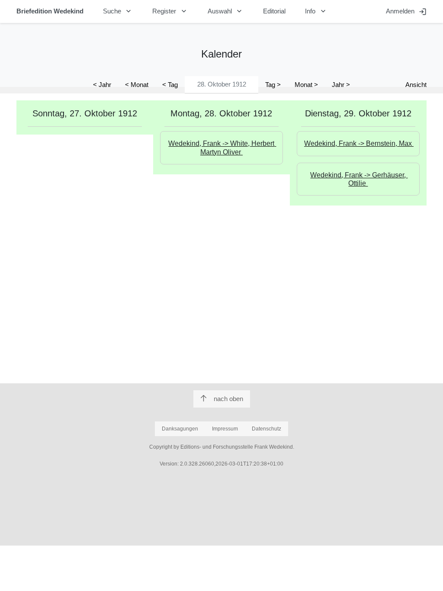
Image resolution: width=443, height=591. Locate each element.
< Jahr (102, 84)
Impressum (225, 429)
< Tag (170, 84)
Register (170, 11)
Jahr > (341, 84)
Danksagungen (180, 429)
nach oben (228, 398)
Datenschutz (266, 429)
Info (316, 11)
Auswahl (226, 11)
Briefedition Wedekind (49, 11)
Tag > (273, 84)
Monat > (306, 84)
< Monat (136, 84)
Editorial (274, 11)
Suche (118, 11)
